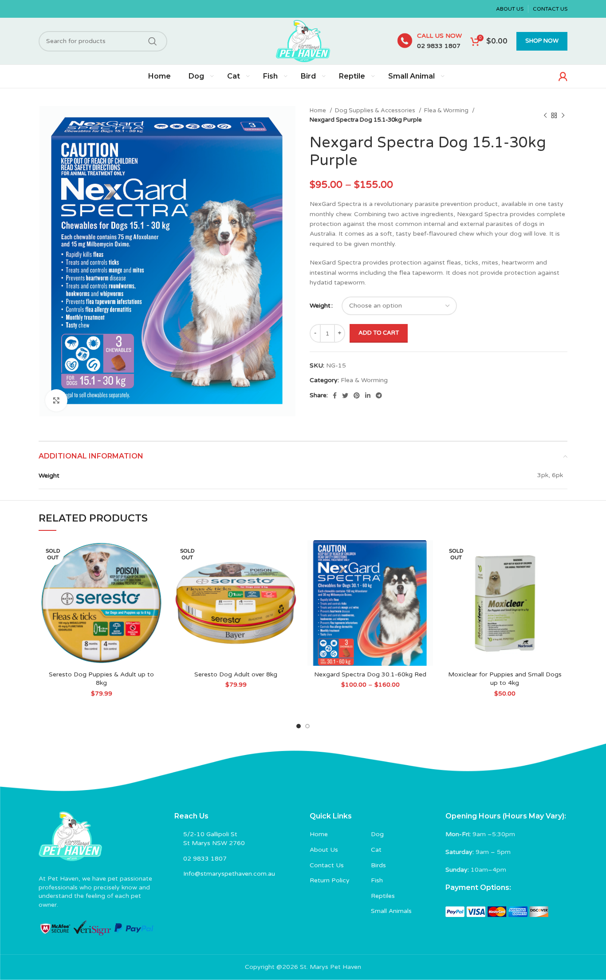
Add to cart (378, 332)
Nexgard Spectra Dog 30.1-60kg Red (370, 674)
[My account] (563, 76)
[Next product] (563, 115)
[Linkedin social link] (367, 395)
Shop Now (542, 40)
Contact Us (327, 865)
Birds (378, 865)
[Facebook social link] (334, 395)
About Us (324, 850)
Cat (376, 850)
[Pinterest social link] (356, 395)
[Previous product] (545, 115)
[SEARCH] (152, 41)
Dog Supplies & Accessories (376, 110)
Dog (377, 834)
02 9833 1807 (438, 46)
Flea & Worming (447, 110)
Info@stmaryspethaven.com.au (229, 873)
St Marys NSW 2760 (214, 843)
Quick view (157, 575)
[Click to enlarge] (56, 400)
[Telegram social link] (379, 395)
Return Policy (330, 880)
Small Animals (391, 911)
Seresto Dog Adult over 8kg (235, 674)
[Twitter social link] (345, 395)
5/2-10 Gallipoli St (210, 834)
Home (318, 110)
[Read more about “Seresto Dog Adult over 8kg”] (292, 555)
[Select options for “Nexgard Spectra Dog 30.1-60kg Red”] (426, 555)
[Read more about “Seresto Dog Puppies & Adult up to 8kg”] (157, 555)
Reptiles (383, 896)
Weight (320, 305)
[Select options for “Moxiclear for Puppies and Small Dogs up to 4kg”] (561, 555)
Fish (377, 880)
